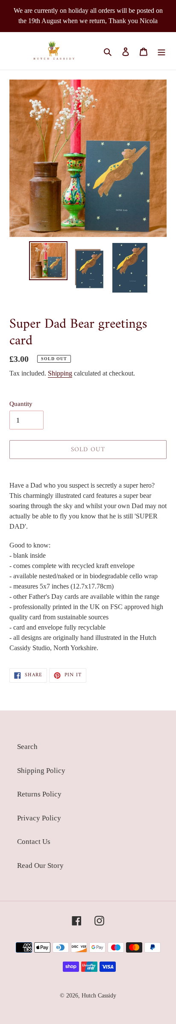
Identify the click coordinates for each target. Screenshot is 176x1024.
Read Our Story (40, 865)
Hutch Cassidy (99, 995)
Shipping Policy (41, 771)
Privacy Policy (39, 818)
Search (27, 747)
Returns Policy (39, 794)
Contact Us (33, 842)
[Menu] (161, 51)
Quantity (20, 403)
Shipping (60, 373)
